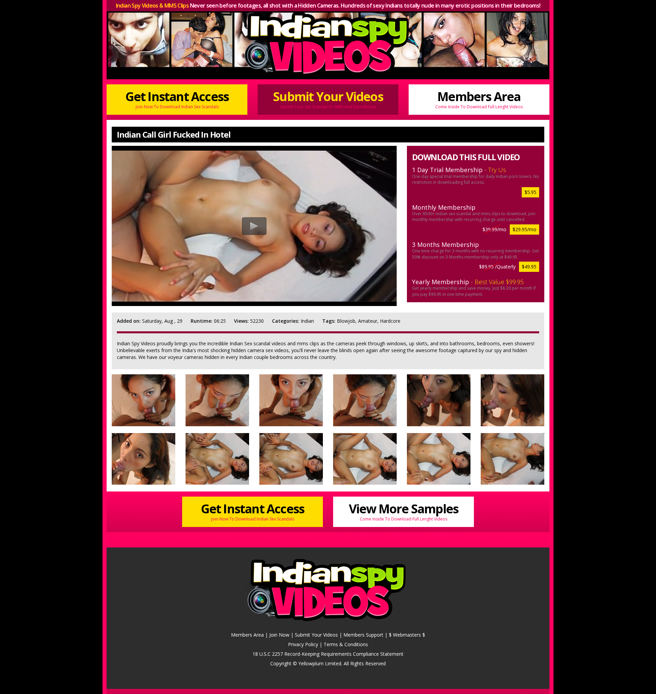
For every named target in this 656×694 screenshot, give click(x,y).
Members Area (479, 98)
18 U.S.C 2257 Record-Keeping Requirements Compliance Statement (328, 654)
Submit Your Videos (328, 98)
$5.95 (530, 192)
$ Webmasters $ (407, 634)
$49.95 (529, 266)
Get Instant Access (177, 98)
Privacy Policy (303, 644)
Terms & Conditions (346, 644)
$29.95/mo (524, 229)
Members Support (363, 634)
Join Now (279, 634)
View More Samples (403, 511)
